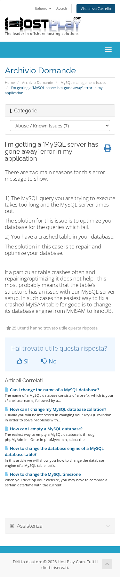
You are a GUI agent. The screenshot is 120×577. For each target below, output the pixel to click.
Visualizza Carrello (96, 8)
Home (10, 82)
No (52, 361)
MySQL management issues (83, 82)
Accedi (61, 8)
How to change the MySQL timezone (45, 474)
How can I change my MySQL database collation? (57, 409)
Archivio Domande (37, 82)
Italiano (41, 8)
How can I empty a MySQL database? (46, 429)
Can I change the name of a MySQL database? (54, 390)
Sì (25, 361)
